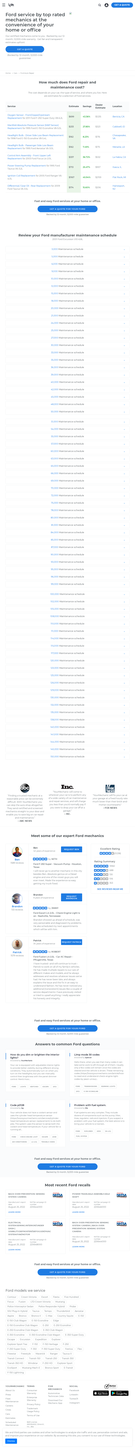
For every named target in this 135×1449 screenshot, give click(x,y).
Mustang (60, 1302)
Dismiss (11, 1441)
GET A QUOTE (122, 5)
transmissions (90, 1086)
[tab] (67, 249)
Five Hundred (71, 1297)
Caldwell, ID (119, 126)
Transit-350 (68, 1358)
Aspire (10, 1316)
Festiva (69, 1349)
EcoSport (12, 1368)
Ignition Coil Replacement (22, 175)
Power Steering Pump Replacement (27, 165)
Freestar (11, 1353)
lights (23, 1087)
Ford (14, 1087)
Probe (73, 1306)
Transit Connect (15, 1358)
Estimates (10, 1418)
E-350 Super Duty (74, 1335)
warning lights (108, 1086)
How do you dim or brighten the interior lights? (34, 1056)
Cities (8, 1410)
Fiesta (56, 1297)
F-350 (34, 1349)
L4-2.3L (34, 1142)
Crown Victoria (29, 1297)
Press (8, 1394)
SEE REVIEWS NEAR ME (110, 889)
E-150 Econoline (40, 1320)
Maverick (40, 1353)
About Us (10, 1390)
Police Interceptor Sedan (20, 1306)
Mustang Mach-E (31, 1368)
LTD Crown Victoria (40, 1302)
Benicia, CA (118, 116)
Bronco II (36, 1316)
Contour (11, 1297)
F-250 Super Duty (16, 1349)
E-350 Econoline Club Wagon (44, 1335)
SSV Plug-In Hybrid (17, 1311)
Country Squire (65, 1316)
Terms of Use (33, 1415)
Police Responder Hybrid (51, 1306)
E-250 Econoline (62, 1325)
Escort (44, 1297)
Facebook (74, 1390)
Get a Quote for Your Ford (67, 209)
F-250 (66, 1344)
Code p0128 (17, 1105)
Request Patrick (71, 942)
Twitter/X (73, 1398)
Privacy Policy (33, 1404)
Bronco (22, 1316)
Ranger (54, 1353)
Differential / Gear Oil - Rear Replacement (29, 186)
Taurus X (67, 1353)
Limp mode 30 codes (87, 1054)
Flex (80, 1349)
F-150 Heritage (50, 1344)
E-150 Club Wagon (17, 1320)
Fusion (22, 1302)
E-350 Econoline (91, 1091)
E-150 (81, 1316)
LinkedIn (73, 1394)
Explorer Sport (65, 1363)
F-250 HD (47, 1363)
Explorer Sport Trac (17, 1344)
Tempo (48, 1311)
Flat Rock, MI (119, 177)
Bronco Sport (52, 1368)
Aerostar (79, 1311)
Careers (9, 1405)
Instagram (74, 1403)
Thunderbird (63, 1311)
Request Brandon (71, 897)
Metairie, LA (119, 147)
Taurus (35, 1311)
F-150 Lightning (15, 1372)
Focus (10, 1302)
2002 (99, 1131)
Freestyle (26, 1353)
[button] (67, 249)
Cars (8, 1414)
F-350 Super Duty (51, 1349)
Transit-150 (34, 1358)
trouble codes (48, 1142)
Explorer (88, 1131)
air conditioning (19, 1142)
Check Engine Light (29, 1137)
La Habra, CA (119, 157)
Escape (46, 1087)
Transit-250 (51, 1358)
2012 (55, 1087)
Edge (56, 1320)
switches (34, 1087)
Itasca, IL (117, 167)
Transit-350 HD (15, 1363)
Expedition (41, 1339)
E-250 (46, 1325)
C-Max (49, 1316)
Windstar (33, 1363)
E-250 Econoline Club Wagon (22, 1330)
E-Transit (68, 1368)
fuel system (81, 1136)
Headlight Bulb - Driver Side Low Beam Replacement (36, 135)
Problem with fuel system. (90, 1105)
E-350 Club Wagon (53, 1330)
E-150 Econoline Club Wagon (22, 1325)
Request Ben (71, 849)
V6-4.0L (108, 1131)
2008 (54, 1137)
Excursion (25, 1339)
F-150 (35, 1344)
